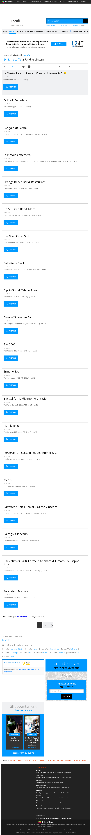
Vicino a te (82, 67)
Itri (30, 653)
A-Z (21, 67)
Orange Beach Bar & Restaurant (24, 182)
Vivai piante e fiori (65, 772)
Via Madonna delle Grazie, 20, (15, 513)
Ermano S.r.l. (12, 371)
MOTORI (27, 760)
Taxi (37, 793)
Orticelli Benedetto (16, 100)
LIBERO (18, 1)
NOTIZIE (20, 31)
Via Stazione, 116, (11, 351)
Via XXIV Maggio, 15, (12, 107)
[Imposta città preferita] (4, 21)
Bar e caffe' (51, 808)
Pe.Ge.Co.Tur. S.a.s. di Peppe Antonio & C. (30, 453)
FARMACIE (41, 31)
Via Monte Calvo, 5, (11, 405)
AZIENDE (12, 31)
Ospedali (45, 798)
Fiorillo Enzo (12, 425)
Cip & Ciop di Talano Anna (21, 290)
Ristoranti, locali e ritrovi (12, 55)
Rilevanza (15, 67)
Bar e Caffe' (6, 77)
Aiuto (69, 829)
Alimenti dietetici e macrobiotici (54, 803)
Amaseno (62, 653)
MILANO (53, 25)
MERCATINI (32, 734)
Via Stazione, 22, (10, 80)
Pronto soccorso (53, 798)
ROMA (48, 25)
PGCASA (62, 1)
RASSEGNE (14, 734)
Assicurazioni (65, 788)
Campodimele (54, 649)
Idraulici (57, 772)
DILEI (68, 824)
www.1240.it (40, 47)
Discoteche (67, 808)
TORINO (70, 25)
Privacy (38, 829)
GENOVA (75, 25)
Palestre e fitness (41, 782)
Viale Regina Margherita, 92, (15, 324)
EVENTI (27, 31)
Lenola (36, 649)
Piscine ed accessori (53, 782)
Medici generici (63, 798)
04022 (19, 80)
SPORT (20, 760)
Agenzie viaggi (43, 793)
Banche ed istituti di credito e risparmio (48, 788)
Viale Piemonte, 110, (12, 242)
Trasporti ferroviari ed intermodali (58, 793)
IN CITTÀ (60, 760)
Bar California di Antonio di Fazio (25, 398)
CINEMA (33, 31)
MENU (83, 1)
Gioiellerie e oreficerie (52, 777)
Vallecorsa (73, 649)
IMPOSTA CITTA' (55, 818)
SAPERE (42, 760)
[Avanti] (50, 625)
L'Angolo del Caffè (15, 128)
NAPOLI (58, 25)
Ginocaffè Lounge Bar (18, 317)
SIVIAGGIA (74, 824)
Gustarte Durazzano (14, 739)
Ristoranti (39, 808)
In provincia (73, 67)
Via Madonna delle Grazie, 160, (16, 134)
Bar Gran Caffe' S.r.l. (17, 236)
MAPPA (65, 31)
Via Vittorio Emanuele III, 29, (15, 269)
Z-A (25, 67)
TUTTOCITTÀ (62, 824)
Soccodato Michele (16, 591)
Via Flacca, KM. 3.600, (12, 459)
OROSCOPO (51, 760)
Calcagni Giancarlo (16, 534)
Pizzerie (45, 808)
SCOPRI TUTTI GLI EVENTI (23, 753)
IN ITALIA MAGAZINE (42, 818)
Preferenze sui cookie (60, 829)
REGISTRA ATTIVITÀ (80, 31)
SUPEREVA (50, 827)
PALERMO (64, 25)
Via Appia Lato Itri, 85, (12, 215)
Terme (61, 782)
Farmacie (39, 798)
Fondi (15, 20)
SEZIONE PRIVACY (66, 818)
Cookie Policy (47, 829)
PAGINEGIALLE (36, 1)
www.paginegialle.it (28, 663)
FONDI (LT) (26, 80)
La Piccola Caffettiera (17, 155)
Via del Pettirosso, (11, 188)
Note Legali (31, 829)
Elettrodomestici (49, 772)
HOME (5, 31)
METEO (58, 31)
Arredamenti (40, 772)
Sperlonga (14, 653)
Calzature (62, 777)
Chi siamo (22, 829)
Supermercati (40, 803)
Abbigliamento (40, 777)
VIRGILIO (26, 1)
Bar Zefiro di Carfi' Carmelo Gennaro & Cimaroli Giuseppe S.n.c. (41, 562)
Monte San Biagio (17, 649)
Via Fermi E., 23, (10, 297)
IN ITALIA (81, 25)
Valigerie (68, 777)
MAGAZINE (50, 31)
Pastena (45, 653)
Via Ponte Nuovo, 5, (11, 540)
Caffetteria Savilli (14, 263)
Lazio (78, 653)
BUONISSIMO (42, 827)
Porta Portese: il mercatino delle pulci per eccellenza (32, 741)
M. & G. (8, 480)
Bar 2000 (10, 344)
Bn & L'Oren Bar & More (19, 209)
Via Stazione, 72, (10, 598)
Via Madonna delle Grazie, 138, (16, 570)
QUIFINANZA (81, 824)
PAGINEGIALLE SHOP (50, 1)
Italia (12, 656)
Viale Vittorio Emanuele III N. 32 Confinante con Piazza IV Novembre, (31, 161)
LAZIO (34, 80)
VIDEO (35, 760)
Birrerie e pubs (59, 808)
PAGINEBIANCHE (73, 1)
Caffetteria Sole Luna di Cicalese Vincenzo (31, 507)
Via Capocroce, (10, 378)
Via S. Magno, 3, (10, 486)
